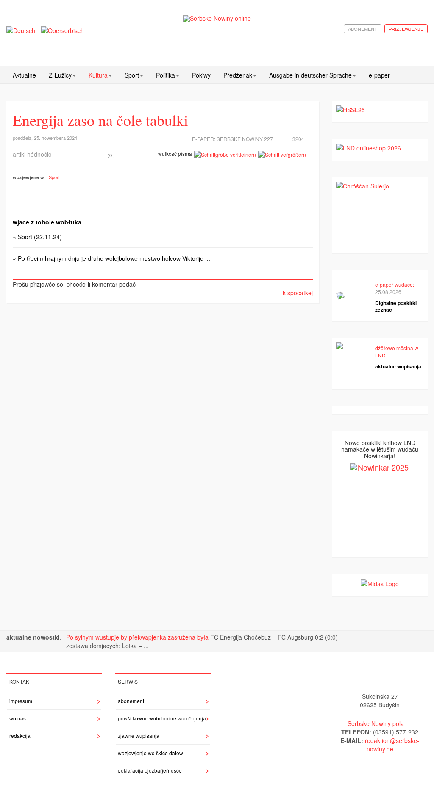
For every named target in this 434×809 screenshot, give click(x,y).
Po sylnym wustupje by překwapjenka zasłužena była (138, 637)
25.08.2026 (388, 291)
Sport (132, 75)
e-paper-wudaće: (394, 284)
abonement (362, 28)
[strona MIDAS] (380, 582)
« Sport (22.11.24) (37, 237)
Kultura (98, 75)
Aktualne (24, 75)
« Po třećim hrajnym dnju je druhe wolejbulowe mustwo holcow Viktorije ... (111, 258)
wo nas (17, 718)
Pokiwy (201, 75)
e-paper (379, 75)
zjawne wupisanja (138, 735)
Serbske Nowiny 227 (245, 138)
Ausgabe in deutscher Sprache (310, 75)
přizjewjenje (406, 28)
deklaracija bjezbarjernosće (150, 770)
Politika (165, 75)
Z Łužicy (60, 75)
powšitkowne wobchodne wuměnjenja (162, 718)
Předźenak (237, 75)
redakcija (20, 735)
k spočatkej (298, 292)
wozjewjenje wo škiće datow (150, 752)
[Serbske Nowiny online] (217, 18)
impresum (20, 700)
